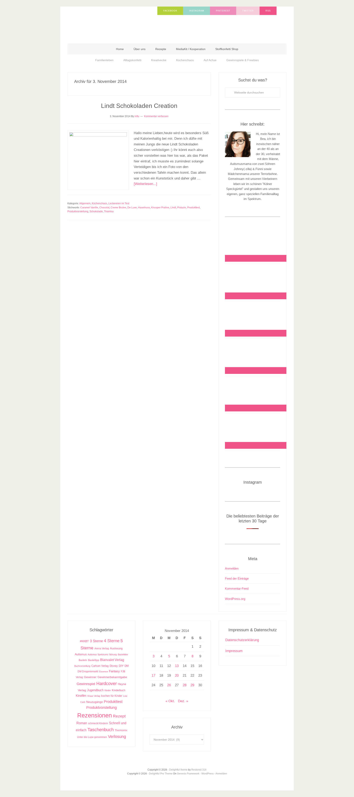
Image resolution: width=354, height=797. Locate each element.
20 (177, 675)
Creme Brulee (118, 207)
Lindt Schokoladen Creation (139, 105)
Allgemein (85, 203)
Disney (114, 666)
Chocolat (104, 207)
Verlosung (117, 736)
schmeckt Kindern (98, 723)
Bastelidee (123, 654)
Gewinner (90, 677)
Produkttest (193, 207)
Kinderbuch (118, 690)
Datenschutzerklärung (242, 640)
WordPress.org (235, 599)
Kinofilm (81, 695)
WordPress (207, 773)
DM (127, 665)
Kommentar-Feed (236, 588)
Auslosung (116, 648)
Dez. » (183, 701)
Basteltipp (93, 660)
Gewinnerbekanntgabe (112, 677)
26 (169, 685)
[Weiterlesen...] (145, 184)
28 (184, 685)
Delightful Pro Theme (160, 773)
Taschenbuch (100, 729)
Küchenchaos (99, 203)
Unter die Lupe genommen (92, 737)
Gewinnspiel (86, 684)
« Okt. (170, 701)
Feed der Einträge (237, 578)
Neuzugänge (94, 701)
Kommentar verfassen (156, 116)
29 (192, 685)
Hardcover (106, 683)
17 (153, 675)
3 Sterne (96, 641)
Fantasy (114, 671)
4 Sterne (111, 640)
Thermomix (121, 730)
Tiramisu (109, 211)
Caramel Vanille (89, 207)
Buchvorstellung (82, 666)
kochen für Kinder (111, 695)
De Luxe (132, 207)
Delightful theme (178, 769)
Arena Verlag (101, 648)
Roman (81, 723)
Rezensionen (94, 715)
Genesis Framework (188, 773)
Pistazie (181, 207)
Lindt (173, 207)
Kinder (107, 690)
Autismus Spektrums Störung (102, 654)
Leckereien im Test (118, 203)
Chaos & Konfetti (108, 23)
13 (177, 666)
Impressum (234, 651)
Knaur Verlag (93, 696)
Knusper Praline (160, 207)
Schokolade (96, 211)
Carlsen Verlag (100, 665)
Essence (103, 671)
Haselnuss (144, 207)
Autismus (81, 654)
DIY (121, 665)
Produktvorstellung (77, 211)
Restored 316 (198, 769)
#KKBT (84, 641)
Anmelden (231, 568)
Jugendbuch (95, 690)
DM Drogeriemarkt (88, 671)
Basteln (83, 660)
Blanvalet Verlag (112, 660)
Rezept (119, 716)
